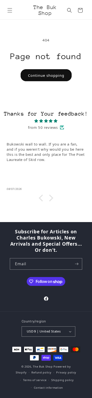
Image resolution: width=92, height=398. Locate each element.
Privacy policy (66, 372)
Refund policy (41, 372)
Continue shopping (46, 75)
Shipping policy (62, 380)
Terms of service (34, 380)
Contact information (48, 387)
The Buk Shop (43, 366)
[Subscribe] (76, 264)
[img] (46, 121)
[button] (9, 10)
